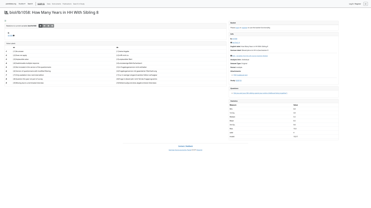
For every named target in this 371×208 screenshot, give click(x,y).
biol (250, 56)
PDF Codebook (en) (241, 75)
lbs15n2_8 (236, 43)
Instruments (56, 4)
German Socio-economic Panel (180, 150)
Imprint (199, 150)
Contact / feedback (185, 146)
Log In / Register (355, 4)
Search (30, 4)
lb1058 (10, 35)
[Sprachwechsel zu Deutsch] (365, 4)
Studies (21, 4)
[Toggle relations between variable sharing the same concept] (40, 26)
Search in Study (78, 4)
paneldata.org (11, 4)
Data (48, 4)
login (237, 28)
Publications (67, 4)
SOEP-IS (41, 4)
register (244, 28)
